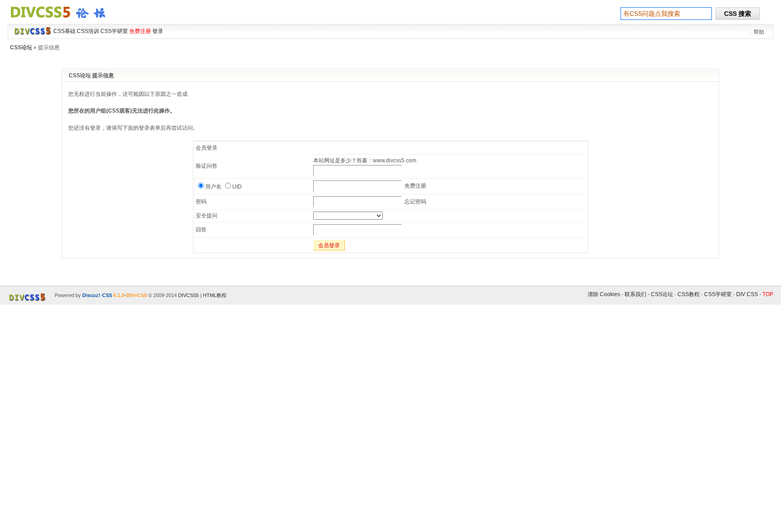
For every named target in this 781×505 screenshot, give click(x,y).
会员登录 (329, 245)
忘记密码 (415, 201)
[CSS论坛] (63, 20)
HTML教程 (214, 295)
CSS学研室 (718, 294)
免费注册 (415, 186)
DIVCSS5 (188, 295)
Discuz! (91, 295)
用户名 (213, 187)
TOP (767, 294)
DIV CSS (747, 294)
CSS (107, 295)
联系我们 (635, 294)
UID (237, 187)
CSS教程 (688, 294)
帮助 (758, 32)
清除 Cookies (604, 294)
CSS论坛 (21, 47)
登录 (157, 31)
